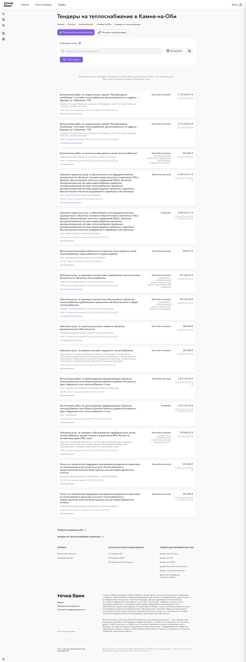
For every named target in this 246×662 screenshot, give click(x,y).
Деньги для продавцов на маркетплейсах (170, 576)
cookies (120, 619)
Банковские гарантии (66, 553)
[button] (174, 51)
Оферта (60, 602)
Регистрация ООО (116, 558)
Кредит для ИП (166, 558)
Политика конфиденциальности (71, 609)
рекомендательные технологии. (146, 626)
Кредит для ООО (167, 562)
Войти (235, 4)
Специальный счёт (65, 558)
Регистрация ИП (115, 553)
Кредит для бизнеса (168, 553)
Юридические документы (68, 606)
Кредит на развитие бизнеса (172, 570)
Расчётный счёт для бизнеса (121, 562)
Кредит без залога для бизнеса (173, 566)
